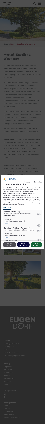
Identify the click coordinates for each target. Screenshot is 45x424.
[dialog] (22, 212)
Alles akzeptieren (36, 244)
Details (7, 223)
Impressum (27, 182)
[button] (38, 214)
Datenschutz (38, 182)
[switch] (39, 214)
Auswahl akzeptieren (9, 244)
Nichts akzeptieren (23, 244)
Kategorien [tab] (7, 207)
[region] (23, 226)
